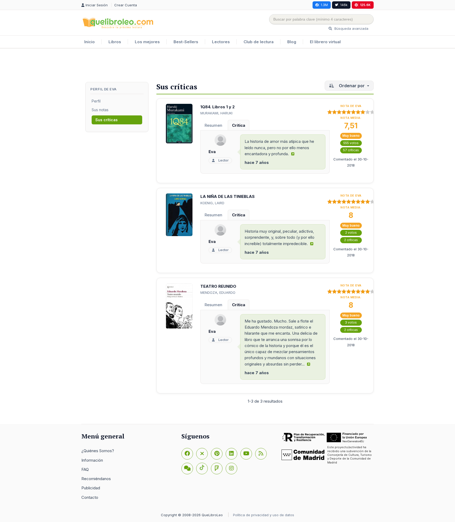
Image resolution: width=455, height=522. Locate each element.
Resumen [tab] (213, 125)
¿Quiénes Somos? (97, 450)
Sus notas (100, 110)
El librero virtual (325, 41)
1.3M (324, 5)
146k (344, 5)
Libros (114, 41)
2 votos (351, 233)
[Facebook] (187, 454)
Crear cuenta (125, 5)
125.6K (365, 5)
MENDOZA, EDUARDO (217, 292)
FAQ (85, 469)
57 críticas (351, 150)
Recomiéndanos (96, 478)
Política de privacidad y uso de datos (263, 515)
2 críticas (351, 240)
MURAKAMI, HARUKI (216, 113)
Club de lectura (259, 41)
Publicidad (90, 487)
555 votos (351, 143)
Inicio (89, 41)
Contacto (89, 497)
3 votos (351, 322)
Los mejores (147, 41)
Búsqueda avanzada (350, 28)
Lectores (221, 41)
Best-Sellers (186, 41)
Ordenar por (352, 85)
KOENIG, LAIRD (212, 203)
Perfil (96, 101)
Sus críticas (106, 120)
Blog (291, 41)
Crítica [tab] (238, 125)
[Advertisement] (227, 65)
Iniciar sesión (97, 5)
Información (92, 460)
